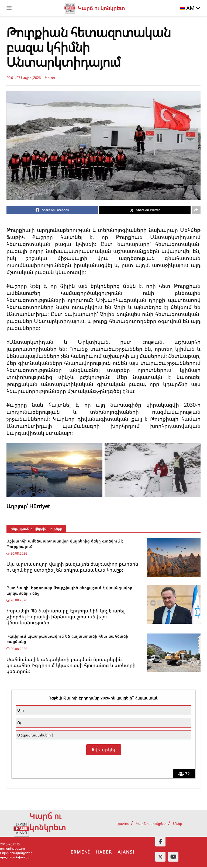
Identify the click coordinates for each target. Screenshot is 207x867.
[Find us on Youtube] (173, 857)
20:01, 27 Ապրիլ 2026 (23, 77)
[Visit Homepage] (69, 8)
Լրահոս (122, 823)
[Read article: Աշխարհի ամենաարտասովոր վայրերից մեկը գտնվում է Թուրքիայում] (174, 557)
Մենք (177, 823)
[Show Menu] (9, 8)
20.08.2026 (18, 553)
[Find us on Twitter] (160, 857)
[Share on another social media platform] (196, 210)
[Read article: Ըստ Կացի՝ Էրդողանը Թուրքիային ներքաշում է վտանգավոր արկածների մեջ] (174, 604)
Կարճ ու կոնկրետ (151, 823)
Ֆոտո (50, 77)
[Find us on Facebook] (160, 841)
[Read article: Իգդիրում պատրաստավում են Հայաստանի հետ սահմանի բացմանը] (174, 652)
